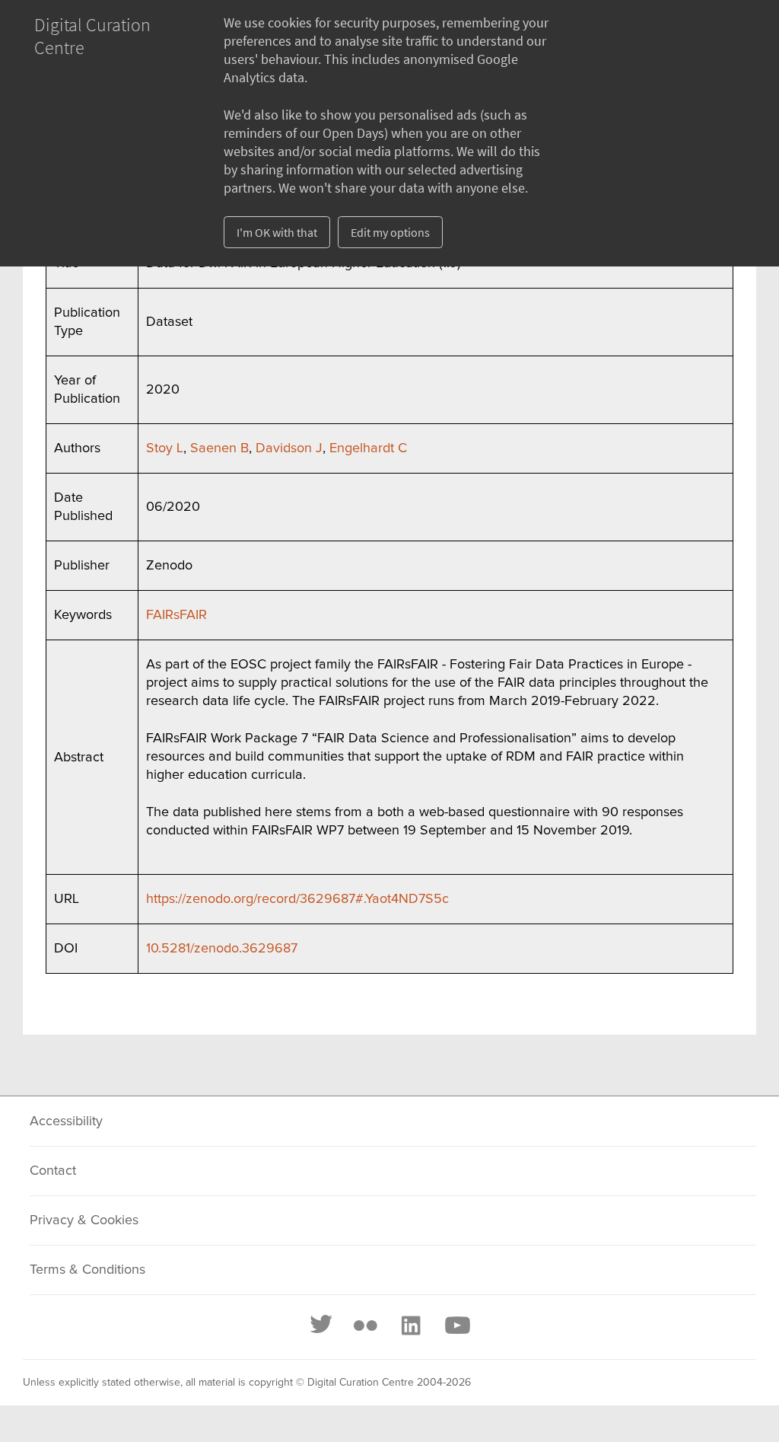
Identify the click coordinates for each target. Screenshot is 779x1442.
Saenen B (219, 448)
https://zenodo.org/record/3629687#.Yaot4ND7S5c (297, 899)
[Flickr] (365, 1325)
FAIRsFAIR (176, 615)
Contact (53, 1171)
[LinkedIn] (410, 1325)
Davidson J (289, 448)
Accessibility (66, 1121)
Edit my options (390, 232)
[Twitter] (322, 1325)
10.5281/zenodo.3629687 (221, 948)
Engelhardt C (368, 448)
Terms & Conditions (87, 1270)
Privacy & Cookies (84, 1220)
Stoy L (164, 448)
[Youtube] (456, 1325)
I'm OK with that (277, 232)
